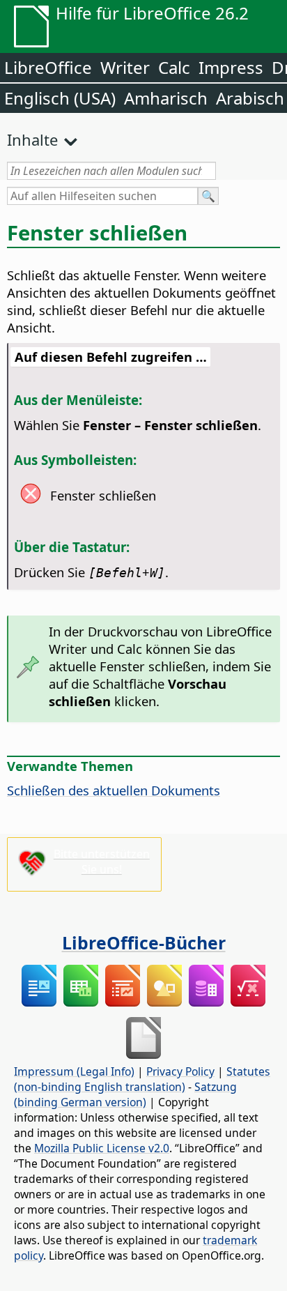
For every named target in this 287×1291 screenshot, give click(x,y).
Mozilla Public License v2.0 (101, 1148)
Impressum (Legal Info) (74, 1071)
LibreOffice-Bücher (144, 942)
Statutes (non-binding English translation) (142, 1079)
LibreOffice (48, 67)
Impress (231, 67)
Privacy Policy (180, 1071)
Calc (174, 67)
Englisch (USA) (60, 97)
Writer (125, 67)
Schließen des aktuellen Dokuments (113, 790)
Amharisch (166, 97)
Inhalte (32, 139)
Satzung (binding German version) (125, 1094)
